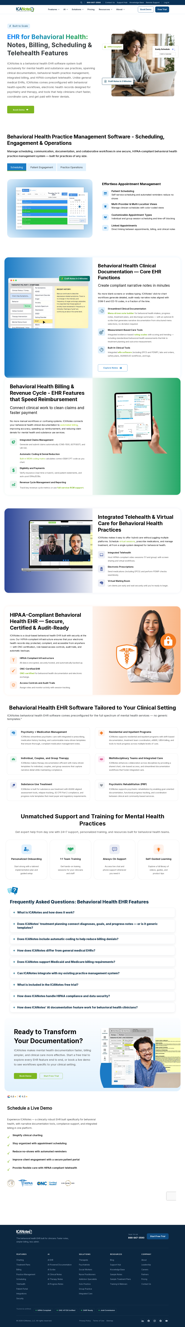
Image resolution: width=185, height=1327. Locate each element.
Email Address (104, 645)
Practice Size (104, 668)
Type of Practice (109, 679)
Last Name (135, 633)
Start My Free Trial (129, 700)
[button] (166, 608)
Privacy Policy (135, 690)
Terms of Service (120, 690)
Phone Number (105, 656)
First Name (103, 633)
